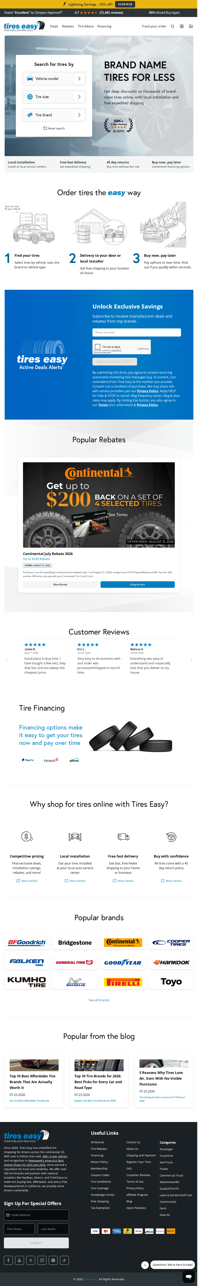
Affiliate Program (136, 1199)
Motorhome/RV (167, 1186)
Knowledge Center (103, 1199)
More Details (60, 582)
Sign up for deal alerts (113, 361)
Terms (115, 404)
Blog (128, 1206)
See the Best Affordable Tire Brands (29, 1105)
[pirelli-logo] (121, 986)
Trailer (162, 1173)
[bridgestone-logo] (73, 947)
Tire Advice (86, 26)
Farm (161, 1213)
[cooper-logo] (168, 947)
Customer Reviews (137, 1179)
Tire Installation (101, 1186)
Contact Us (132, 1147)
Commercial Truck (169, 1180)
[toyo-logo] (168, 986)
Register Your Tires (137, 1166)
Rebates (68, 26)
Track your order (151, 26)
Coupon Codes (100, 1179)
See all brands (97, 1004)
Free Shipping (100, 1206)
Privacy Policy (146, 390)
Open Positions (135, 1212)
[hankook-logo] (168, 967)
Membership (99, 1173)
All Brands (97, 1147)
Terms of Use (134, 1186)
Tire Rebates (99, 1153)
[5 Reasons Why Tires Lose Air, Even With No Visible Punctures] (161, 1068)
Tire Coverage (100, 1193)
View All (163, 1219)
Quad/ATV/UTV (167, 1193)
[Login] (179, 26)
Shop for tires (135, 582)
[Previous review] (7, 657)
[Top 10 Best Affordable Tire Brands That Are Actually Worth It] (34, 1070)
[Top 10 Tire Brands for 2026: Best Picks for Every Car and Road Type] (97, 1070)
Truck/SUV (164, 1160)
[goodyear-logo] (121, 967)
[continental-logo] (121, 947)
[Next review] (188, 657)
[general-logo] (73, 967)
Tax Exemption (100, 1212)
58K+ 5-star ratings (55, 1161)
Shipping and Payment (140, 1160)
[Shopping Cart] (188, 26)
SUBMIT (36, 1247)
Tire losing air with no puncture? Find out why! (160, 1103)
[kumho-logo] (26, 986)
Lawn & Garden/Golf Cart (174, 1200)
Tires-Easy (89, 1284)
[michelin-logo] (73, 986)
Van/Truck (164, 1167)
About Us (131, 1153)
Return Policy (99, 1166)
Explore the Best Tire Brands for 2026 (94, 1105)
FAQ (128, 1173)
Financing (104, 26)
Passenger (164, 1154)
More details (29, 886)
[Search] (169, 26)
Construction (166, 1206)
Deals (54, 26)
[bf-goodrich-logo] (26, 947)
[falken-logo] (26, 967)
